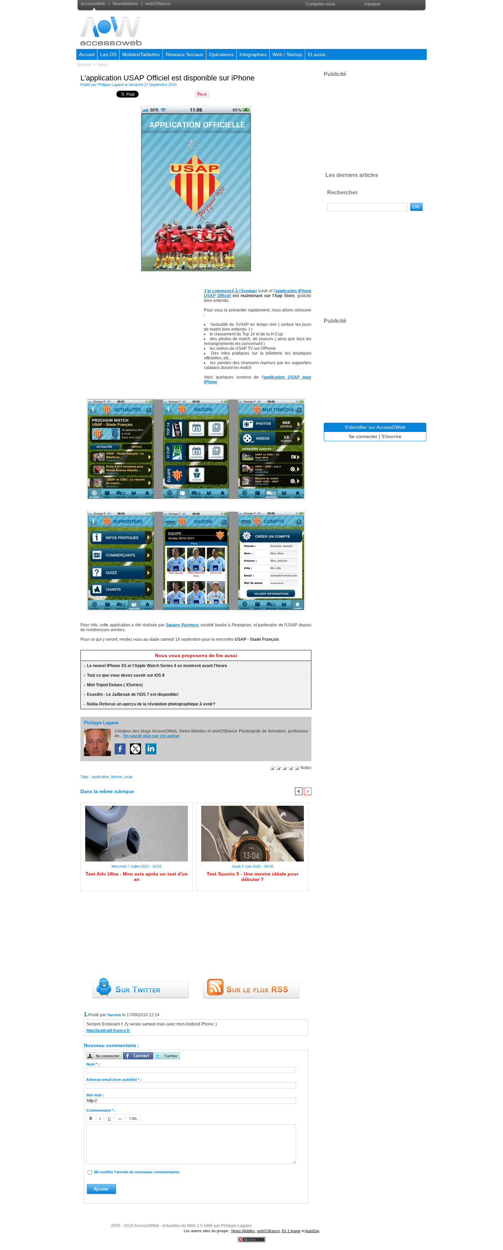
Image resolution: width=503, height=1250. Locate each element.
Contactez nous (320, 4)
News (102, 64)
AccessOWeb (146, 1225)
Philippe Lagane (111, 84)
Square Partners (182, 625)
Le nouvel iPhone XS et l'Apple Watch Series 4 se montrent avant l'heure (157, 665)
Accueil (86, 54)
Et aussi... (318, 54)
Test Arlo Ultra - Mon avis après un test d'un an (137, 876)
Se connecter (363, 436)
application (100, 777)
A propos (372, 4)
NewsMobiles (125, 3)
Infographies (253, 54)
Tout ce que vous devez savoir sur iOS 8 (126, 675)
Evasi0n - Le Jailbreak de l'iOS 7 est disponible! (133, 694)
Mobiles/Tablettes (141, 54)
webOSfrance (157, 3)
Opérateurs (221, 54)
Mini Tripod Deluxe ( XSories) (115, 685)
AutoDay (312, 1231)
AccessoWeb (93, 3)
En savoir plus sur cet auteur (152, 736)
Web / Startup (287, 54)
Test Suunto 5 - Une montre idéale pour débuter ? (252, 876)
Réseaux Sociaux (184, 54)
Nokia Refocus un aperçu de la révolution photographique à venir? (151, 704)
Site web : (95, 1095)
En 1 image (291, 1231)
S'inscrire (391, 436)
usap (128, 777)
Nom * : (93, 1064)
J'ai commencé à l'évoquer (230, 291)
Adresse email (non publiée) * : (114, 1079)
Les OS (108, 54)
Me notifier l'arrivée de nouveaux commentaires (136, 1172)
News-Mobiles (243, 1231)
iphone (116, 777)
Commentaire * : (100, 1110)
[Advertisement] (301, 28)
